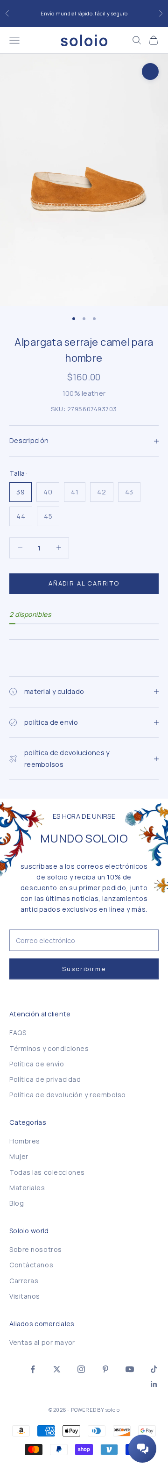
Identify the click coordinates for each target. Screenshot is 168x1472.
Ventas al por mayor (42, 1342)
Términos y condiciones (49, 1048)
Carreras (23, 1280)
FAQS (17, 1032)
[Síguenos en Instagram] (81, 1369)
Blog (16, 1203)
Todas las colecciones (47, 1172)
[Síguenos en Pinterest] (105, 1369)
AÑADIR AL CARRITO (84, 583)
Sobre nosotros (35, 1249)
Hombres (24, 1140)
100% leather (84, 393)
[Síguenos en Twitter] (57, 1369)
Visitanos (24, 1296)
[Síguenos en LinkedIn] (154, 1384)
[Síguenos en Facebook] (32, 1369)
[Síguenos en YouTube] (129, 1369)
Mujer (18, 1156)
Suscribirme (83, 969)
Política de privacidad (45, 1079)
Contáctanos (31, 1264)
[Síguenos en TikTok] (154, 1369)
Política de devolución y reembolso (67, 1094)
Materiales (27, 1187)
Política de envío (36, 1063)
